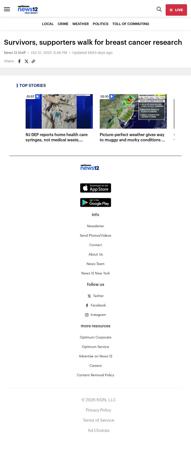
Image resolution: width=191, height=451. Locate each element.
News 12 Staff (15, 53)
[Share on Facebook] (19, 61)
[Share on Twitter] (26, 61)
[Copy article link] (33, 61)
